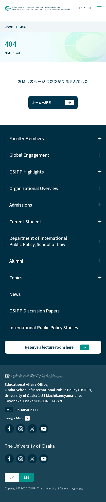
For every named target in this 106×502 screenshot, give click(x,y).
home (9, 27)
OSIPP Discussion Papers (34, 311)
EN (89, 8)
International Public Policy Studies (43, 327)
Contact (77, 488)
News (15, 294)
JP (80, 8)
